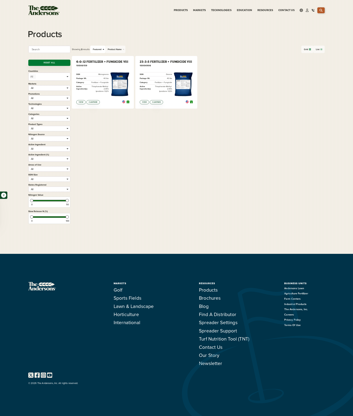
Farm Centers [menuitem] (292, 299)
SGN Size (33, 174)
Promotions (34, 93)
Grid (306, 49)
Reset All (49, 62)
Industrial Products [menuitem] (295, 304)
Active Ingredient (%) (38, 154)
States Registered (37, 184)
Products (181, 10)
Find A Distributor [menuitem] (217, 314)
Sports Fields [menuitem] (127, 298)
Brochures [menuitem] (210, 298)
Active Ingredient (36, 144)
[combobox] (49, 77)
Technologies (35, 103)
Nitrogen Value (35, 194)
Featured (97, 49)
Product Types (35, 124)
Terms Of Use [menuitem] (292, 325)
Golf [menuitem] (118, 289)
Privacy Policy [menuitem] (292, 320)
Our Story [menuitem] (209, 355)
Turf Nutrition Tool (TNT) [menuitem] (224, 338)
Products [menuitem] (208, 289)
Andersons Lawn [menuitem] (294, 288)
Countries (33, 71)
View (81, 102)
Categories (33, 114)
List (318, 49)
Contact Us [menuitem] (286, 10)
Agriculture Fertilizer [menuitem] (296, 293)
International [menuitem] (127, 322)
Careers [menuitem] (289, 314)
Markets (32, 83)
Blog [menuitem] (204, 306)
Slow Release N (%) (38, 211)
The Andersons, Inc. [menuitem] (296, 309)
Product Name (115, 49)
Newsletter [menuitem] (210, 363)
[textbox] (33, 76)
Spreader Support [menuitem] (218, 330)
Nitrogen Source (36, 134)
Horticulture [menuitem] (126, 314)
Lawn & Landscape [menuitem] (134, 306)
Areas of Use (34, 164)
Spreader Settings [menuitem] (218, 322)
